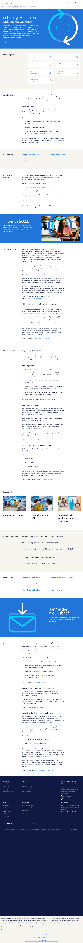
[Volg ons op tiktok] (76, 811)
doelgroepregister (29, 161)
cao (36, 121)
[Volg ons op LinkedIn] (62, 811)
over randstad (32, 6)
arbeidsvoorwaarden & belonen (62, 578)
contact (5, 802)
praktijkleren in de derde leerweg (43, 770)
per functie (6, 786)
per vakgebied (7, 789)
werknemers (25, 781)
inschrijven (6, 816)
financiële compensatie (37, 12)
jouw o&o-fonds (47, 479)
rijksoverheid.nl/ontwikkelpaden (47, 324)
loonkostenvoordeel (58, 155)
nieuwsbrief (25, 810)
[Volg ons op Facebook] (64, 811)
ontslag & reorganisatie (59, 584)
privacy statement (11, 930)
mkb (30, 253)
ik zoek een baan (6, 6)
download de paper (10, 236)
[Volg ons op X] (70, 811)
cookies (64, 823)
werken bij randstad (28, 823)
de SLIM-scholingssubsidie (41, 338)
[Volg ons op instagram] (73, 811)
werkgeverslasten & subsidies (25, 12)
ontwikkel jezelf (26, 789)
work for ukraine (27, 791)
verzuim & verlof (57, 590)
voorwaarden (32, 735)
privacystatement (55, 823)
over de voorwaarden (37, 707)
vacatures (6, 781)
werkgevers (15, 6)
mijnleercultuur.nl (59, 471)
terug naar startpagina (11, 42)
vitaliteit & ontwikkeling (31, 590)
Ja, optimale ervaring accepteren (41, 934)
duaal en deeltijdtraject (40, 682)
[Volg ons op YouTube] (67, 811)
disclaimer (71, 823)
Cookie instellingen (41, 940)
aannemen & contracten (31, 578)
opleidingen (25, 783)
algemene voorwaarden (29, 813)
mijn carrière (23, 6)
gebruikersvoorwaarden (42, 823)
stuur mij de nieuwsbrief (58, 626)
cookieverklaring (26, 930)
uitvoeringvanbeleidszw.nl (35, 298)
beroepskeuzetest (27, 786)
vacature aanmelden (28, 807)
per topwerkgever (8, 791)
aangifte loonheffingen (30, 155)
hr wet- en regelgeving (13, 12)
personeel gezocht (27, 805)
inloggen (5, 813)
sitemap (77, 823)
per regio (5, 783)
